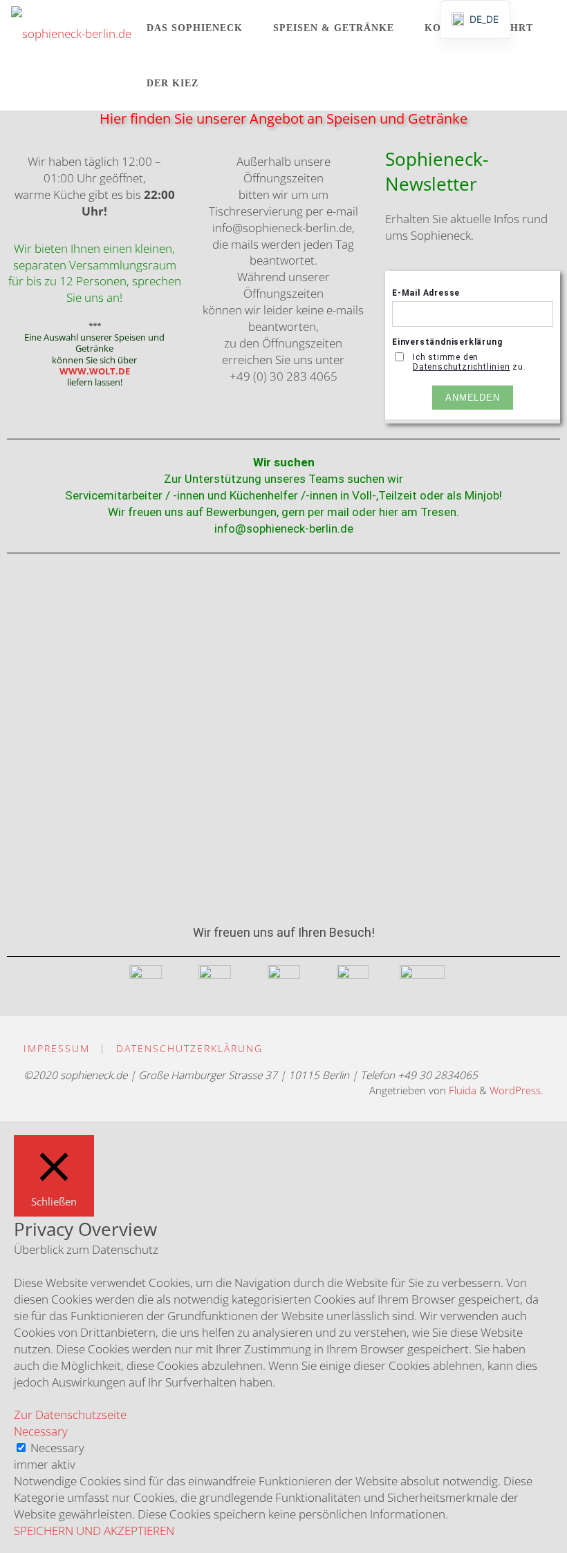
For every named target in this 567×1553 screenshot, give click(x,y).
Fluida (461, 1090)
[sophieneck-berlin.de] (71, 27)
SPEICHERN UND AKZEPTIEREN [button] (94, 1530)
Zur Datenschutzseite (70, 1414)
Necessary (57, 1448)
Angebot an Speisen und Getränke (358, 118)
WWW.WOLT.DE (94, 371)
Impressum (57, 1048)
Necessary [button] (41, 1431)
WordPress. (516, 1090)
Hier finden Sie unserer (175, 118)
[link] (226, 83)
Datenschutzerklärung (189, 1048)
